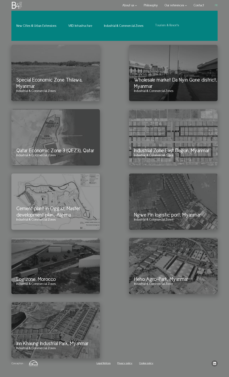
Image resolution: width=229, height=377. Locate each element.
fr (216, 5)
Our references (174, 5)
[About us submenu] (136, 5)
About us (128, 5)
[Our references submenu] (186, 5)
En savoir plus (23, 92)
